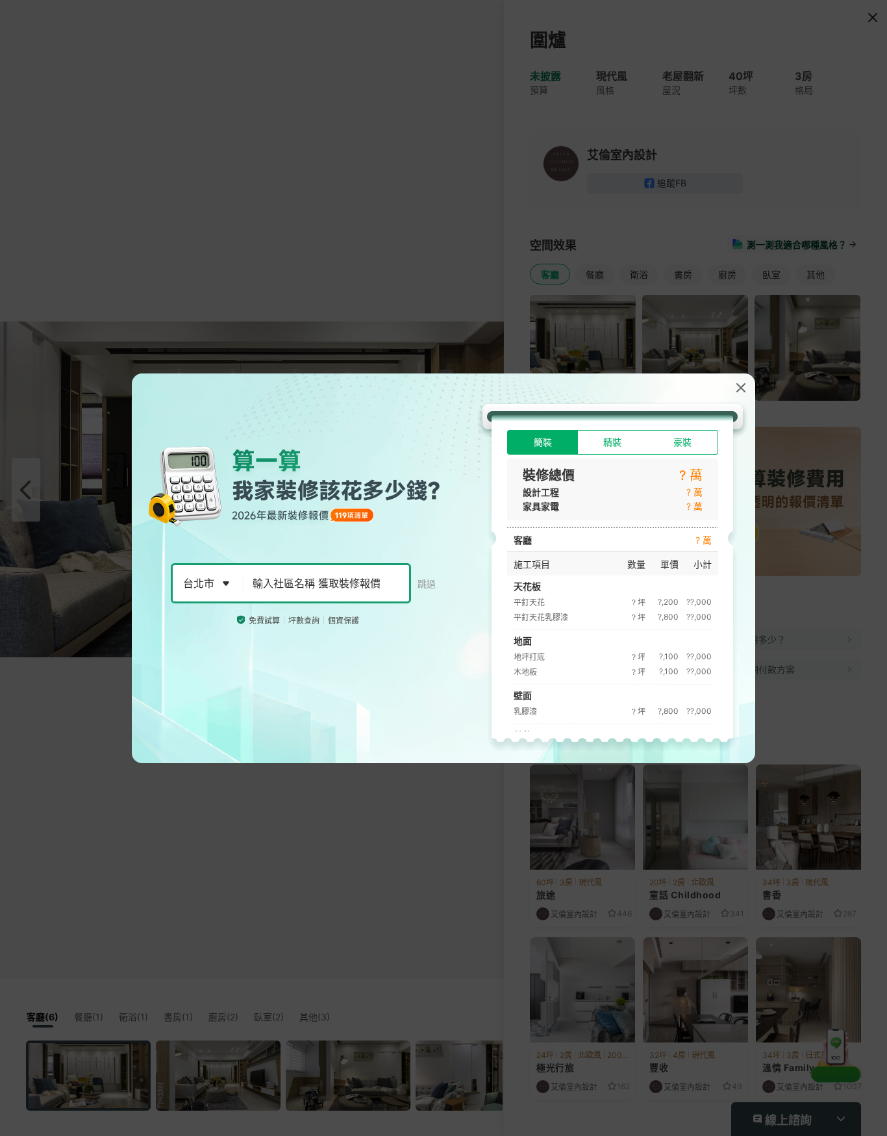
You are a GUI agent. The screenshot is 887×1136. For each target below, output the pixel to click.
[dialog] (443, 568)
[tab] (542, 442)
